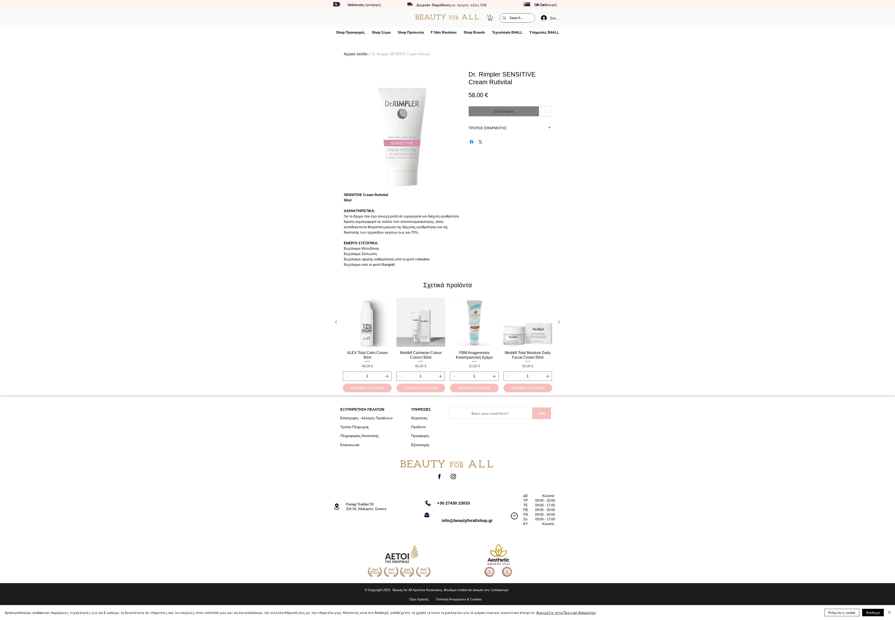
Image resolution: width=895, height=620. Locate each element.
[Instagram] (453, 476)
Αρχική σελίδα (355, 53)
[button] (490, 18)
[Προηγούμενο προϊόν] (336, 322)
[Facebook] (439, 476)
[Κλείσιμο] (889, 612)
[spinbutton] (367, 376)
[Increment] (387, 376)
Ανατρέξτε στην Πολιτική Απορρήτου (566, 612)
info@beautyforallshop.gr (467, 520)
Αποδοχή (873, 612)
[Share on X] (480, 142)
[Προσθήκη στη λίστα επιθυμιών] (546, 111)
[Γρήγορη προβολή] (367, 322)
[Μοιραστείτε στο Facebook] (471, 142)
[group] (447, 345)
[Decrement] (347, 376)
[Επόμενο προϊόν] (559, 322)
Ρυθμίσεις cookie (841, 612)
